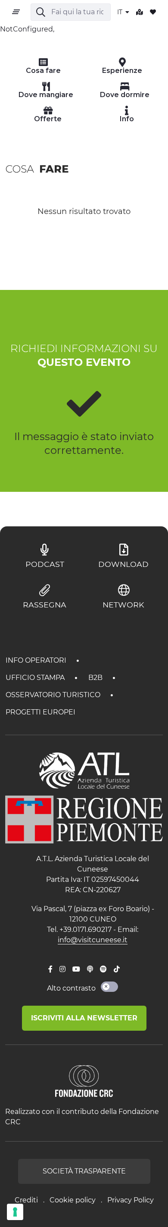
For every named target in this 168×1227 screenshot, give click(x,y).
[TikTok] (117, 969)
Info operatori (37, 660)
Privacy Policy (130, 1200)
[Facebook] (50, 969)
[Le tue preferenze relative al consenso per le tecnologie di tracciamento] (15, 1212)
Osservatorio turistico (54, 695)
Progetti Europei (40, 712)
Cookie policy (73, 1200)
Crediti (26, 1200)
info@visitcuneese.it (93, 940)
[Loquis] (90, 969)
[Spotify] (103, 969)
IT (120, 12)
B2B (96, 677)
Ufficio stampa (36, 677)
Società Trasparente (84, 1171)
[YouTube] (76, 969)
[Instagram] (62, 969)
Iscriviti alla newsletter (84, 1018)
